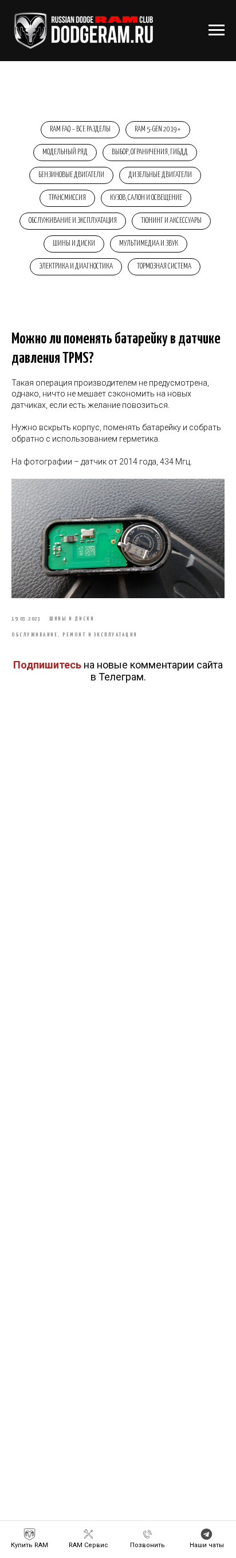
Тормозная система (164, 266)
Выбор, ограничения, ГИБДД (150, 152)
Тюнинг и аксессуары (171, 221)
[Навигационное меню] (217, 30)
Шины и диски (74, 243)
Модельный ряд (65, 152)
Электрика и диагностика (76, 266)
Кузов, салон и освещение (146, 198)
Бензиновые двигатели (71, 175)
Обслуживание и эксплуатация (73, 221)
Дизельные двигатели (160, 175)
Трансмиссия (67, 198)
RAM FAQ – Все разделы (80, 129)
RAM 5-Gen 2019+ (158, 129)
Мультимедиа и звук (148, 243)
